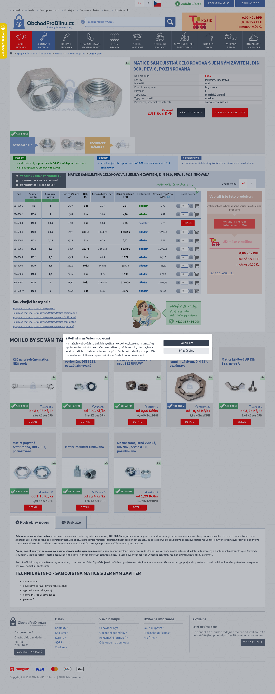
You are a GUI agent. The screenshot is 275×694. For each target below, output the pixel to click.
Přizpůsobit (186, 351)
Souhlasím (186, 343)
